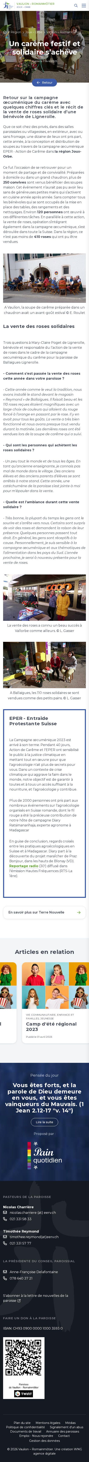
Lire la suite (44, 1122)
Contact (64, 1436)
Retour (47, 82)
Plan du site (22, 1423)
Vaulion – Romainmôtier (35, 4)
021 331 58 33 (20, 1219)
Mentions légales (48, 1423)
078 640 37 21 (21, 1278)
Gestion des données (44, 1441)
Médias (70, 1423)
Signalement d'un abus (66, 1427)
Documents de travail (25, 1431)
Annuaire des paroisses (62, 1431)
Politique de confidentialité (25, 1427)
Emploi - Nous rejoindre (36, 1436)
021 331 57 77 (20, 1243)
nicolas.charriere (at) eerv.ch (33, 1213)
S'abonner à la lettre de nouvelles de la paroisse (35, 1298)
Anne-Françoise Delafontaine (34, 1272)
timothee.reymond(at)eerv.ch (34, 1237)
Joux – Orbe (24, 7)
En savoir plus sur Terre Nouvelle (36, 912)
